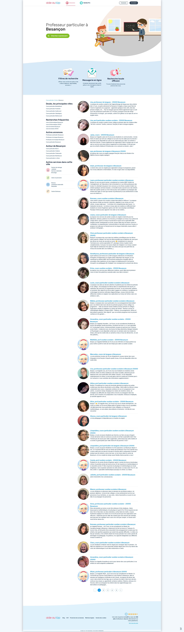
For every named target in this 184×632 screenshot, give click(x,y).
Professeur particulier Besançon (54, 135)
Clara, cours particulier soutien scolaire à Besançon (109, 543)
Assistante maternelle (57, 184)
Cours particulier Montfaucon (54, 155)
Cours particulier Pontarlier (53, 108)
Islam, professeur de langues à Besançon (105, 166)
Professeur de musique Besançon (55, 139)
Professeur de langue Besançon (54, 137)
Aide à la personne (56, 177)
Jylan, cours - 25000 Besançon (102, 135)
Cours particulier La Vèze (53, 158)
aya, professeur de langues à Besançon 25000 (108, 151)
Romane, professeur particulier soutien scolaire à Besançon (112, 524)
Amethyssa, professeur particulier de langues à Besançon (112, 254)
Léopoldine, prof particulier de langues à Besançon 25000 (112, 446)
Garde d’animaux (56, 191)
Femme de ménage (56, 167)
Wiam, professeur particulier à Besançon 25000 (108, 572)
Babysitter (54, 186)
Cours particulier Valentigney (54, 113)
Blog (64, 617)
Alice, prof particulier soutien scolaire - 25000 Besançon (111, 401)
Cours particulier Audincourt (53, 111)
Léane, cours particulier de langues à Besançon (108, 215)
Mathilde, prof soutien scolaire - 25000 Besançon (109, 340)
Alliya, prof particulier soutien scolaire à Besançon (109, 383)
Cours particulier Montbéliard (54, 106)
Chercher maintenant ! (59, 36)
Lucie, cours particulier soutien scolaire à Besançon (109, 283)
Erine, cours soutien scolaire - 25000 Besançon (108, 268)
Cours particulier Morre (52, 148)
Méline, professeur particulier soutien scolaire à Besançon (112, 301)
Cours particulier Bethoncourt (54, 116)
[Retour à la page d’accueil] (53, 3)
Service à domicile (56, 171)
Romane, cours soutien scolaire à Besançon (106, 198)
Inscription (134, 2)
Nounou (53, 183)
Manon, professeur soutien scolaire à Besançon (108, 489)
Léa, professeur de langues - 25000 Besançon (107, 102)
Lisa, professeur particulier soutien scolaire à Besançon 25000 (114, 369)
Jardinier (53, 169)
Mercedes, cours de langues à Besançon (105, 354)
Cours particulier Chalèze (53, 151)
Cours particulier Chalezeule (53, 153)
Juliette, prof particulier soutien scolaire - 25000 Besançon (112, 475)
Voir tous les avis (133, 623)
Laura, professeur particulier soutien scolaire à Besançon (112, 180)
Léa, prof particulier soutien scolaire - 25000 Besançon (111, 120)
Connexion (123, 2)
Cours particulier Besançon (53, 142)
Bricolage (54, 172)
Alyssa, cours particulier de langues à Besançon (108, 416)
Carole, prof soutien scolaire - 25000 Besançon (108, 460)
